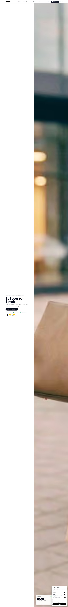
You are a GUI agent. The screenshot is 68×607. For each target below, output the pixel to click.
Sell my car (19, 1)
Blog (39, 1)
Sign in (48, 1)
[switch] (65, 592)
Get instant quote (55, 1)
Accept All (59, 604)
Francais (61, 1)
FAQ (30, 1)
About (34, 1)
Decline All (59, 599)
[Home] (9, 1)
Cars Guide (25, 1)
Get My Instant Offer (11, 309)
